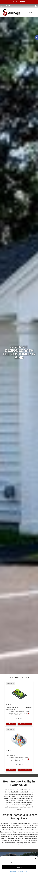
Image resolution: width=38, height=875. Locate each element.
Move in (11, 724)
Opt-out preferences (15, 871)
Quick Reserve (24, 724)
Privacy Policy (23, 871)
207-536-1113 (7, 6)
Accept (19, 867)
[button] (35, 858)
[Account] (36, 6)
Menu (33, 13)
